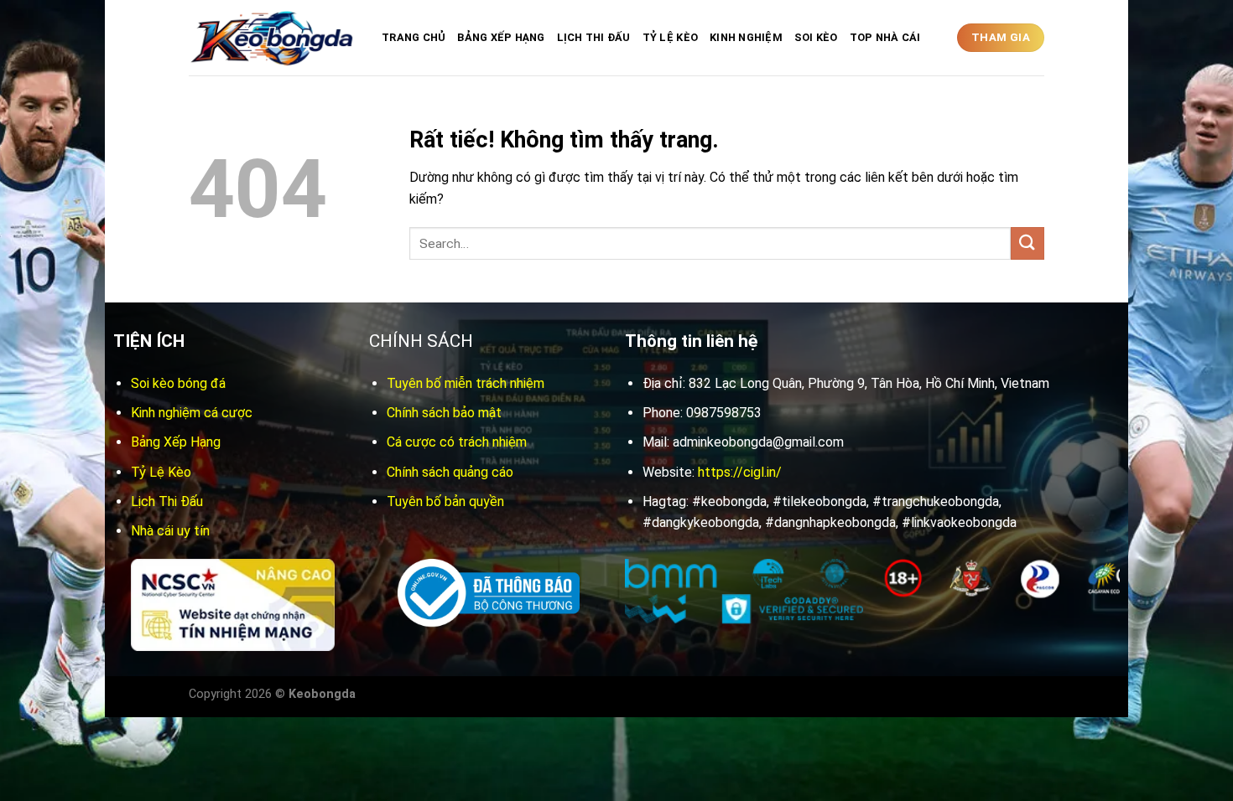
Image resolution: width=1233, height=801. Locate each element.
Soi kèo (816, 37)
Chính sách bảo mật (444, 413)
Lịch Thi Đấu (594, 37)
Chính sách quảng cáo (450, 472)
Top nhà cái (885, 37)
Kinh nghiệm (746, 37)
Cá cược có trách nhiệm (457, 442)
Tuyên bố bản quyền (445, 501)
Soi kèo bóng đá (178, 383)
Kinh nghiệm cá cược (191, 413)
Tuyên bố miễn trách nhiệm (465, 383)
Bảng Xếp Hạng (500, 37)
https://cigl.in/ (740, 472)
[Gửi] (1027, 243)
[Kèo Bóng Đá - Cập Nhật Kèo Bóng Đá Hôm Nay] (272, 38)
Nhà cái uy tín (170, 531)
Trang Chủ (413, 37)
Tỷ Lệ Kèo (670, 37)
